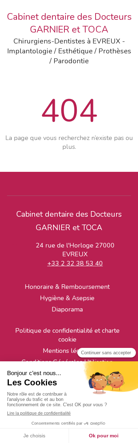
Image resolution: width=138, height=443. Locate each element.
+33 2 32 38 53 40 (75, 263)
